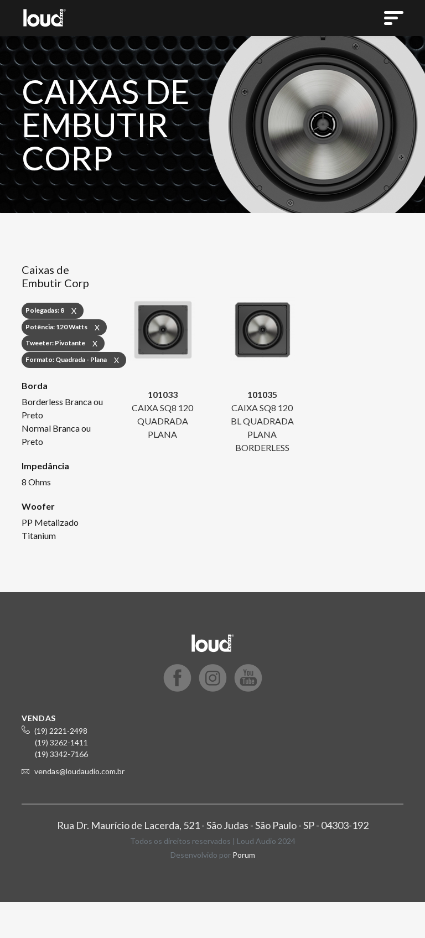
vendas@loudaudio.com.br (79, 771)
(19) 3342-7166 (61, 754)
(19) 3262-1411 (61, 742)
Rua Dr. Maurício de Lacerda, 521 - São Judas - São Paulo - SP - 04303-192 (213, 825)
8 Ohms (36, 481)
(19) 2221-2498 (60, 730)
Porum (243, 854)
